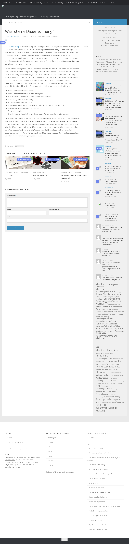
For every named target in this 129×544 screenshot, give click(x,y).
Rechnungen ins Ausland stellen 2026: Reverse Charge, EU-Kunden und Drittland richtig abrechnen (113, 89)
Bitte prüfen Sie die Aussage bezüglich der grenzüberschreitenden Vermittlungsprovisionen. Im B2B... (111, 266)
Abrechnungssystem (118, 292)
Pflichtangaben (119, 314)
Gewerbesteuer (102, 369)
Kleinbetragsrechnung (115, 304)
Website (9, 217)
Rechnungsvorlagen (117, 319)
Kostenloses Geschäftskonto (98, 497)
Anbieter (102, 2)
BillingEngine (52, 437)
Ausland (99, 294)
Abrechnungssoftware (105, 291)
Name (9, 209)
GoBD (110, 301)
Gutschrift (117, 301)
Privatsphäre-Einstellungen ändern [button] (16, 449)
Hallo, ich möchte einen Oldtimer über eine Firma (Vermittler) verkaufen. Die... (112, 229)
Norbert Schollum (14, 37)
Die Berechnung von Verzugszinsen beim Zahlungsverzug (111, 216)
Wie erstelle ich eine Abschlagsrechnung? (40, 174)
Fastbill (50, 451)
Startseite (6, 2)
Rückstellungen (102, 323)
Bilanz (105, 294)
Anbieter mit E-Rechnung (97, 464)
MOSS (113, 311)
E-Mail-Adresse (54, 209)
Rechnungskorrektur (104, 318)
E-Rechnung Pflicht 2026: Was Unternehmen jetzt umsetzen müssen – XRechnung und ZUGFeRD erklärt (113, 153)
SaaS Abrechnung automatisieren (99, 511)
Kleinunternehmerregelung (117, 306)
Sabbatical (113, 323)
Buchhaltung (43, 16)
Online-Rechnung (100, 314)
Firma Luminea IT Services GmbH (106, 62)
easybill (50, 442)
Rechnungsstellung (11, 16)
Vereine (99, 331)
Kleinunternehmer (103, 306)
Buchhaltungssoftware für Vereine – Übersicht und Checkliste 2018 (113, 192)
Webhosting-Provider (60, 472)
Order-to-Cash (110, 313)
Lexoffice (51, 456)
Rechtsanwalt (99, 321)
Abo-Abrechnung (57, 2)
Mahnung (100, 311)
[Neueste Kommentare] (113, 79)
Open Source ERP (94, 483)
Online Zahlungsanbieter (96, 488)
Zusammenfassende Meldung (106, 337)
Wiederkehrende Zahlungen (108, 331)
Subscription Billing (112, 326)
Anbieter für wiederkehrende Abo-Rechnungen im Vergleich (103, 458)
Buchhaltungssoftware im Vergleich (100, 453)
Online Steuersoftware (96, 448)
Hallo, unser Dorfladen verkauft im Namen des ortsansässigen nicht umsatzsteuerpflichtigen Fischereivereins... (113, 241)
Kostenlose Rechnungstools (98, 478)
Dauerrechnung (13, 46)
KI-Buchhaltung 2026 (95, 520)
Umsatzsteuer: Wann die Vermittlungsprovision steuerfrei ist (113, 168)
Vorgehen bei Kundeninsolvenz (110, 204)
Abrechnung (102, 289)
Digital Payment (91, 2)
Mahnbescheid (115, 309)
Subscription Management (74, 2)
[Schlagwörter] (120, 79)
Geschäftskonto (112, 299)
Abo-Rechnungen (108, 287)
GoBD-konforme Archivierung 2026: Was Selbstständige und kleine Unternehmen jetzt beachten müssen (114, 104)
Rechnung (105, 316)
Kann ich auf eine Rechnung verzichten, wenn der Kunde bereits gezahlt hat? (74, 175)
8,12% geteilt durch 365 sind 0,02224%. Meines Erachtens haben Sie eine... (111, 253)
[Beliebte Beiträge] (106, 79)
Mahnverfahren (107, 311)
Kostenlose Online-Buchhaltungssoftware (102, 474)
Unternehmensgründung (28, 16)
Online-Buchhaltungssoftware (39, 2)
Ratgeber (111, 2)
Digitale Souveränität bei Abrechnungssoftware (104, 525)
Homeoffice (103, 303)
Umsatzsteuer (55, 16)
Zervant (50, 465)
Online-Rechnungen (19, 2)
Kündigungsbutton (103, 308)
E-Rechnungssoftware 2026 (98, 515)
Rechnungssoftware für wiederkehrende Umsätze (105, 506)
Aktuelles (108, 177)
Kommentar (11, 196)
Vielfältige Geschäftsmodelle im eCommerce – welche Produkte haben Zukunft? (113, 136)
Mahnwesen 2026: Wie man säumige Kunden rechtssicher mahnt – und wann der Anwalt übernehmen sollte (114, 120)
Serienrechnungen (100, 326)
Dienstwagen (107, 296)
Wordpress (119, 331)
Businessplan (115, 294)
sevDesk (50, 461)
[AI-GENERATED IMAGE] (100, 167)
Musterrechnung (120, 311)
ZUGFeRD (101, 333)
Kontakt (9, 437)
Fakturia (50, 447)
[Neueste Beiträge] (99, 79)
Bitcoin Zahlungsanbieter (97, 501)
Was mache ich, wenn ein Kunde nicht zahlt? (16, 174)
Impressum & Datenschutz (15, 442)
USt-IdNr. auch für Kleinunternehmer (111, 180)
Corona (98, 296)
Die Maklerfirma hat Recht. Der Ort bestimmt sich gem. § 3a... (112, 278)
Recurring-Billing (109, 321)
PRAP (98, 316)
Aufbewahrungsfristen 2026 (98, 529)
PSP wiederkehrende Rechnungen (99, 492)
